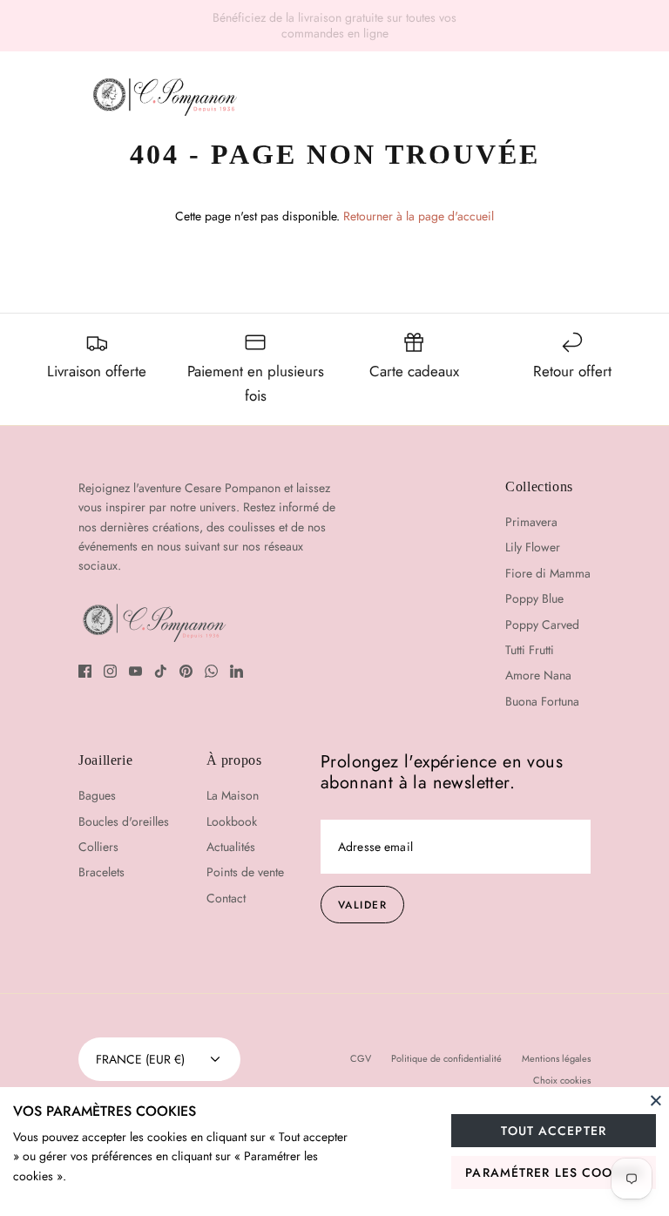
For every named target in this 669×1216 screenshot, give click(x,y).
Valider (362, 905)
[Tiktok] (160, 671)
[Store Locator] (530, 97)
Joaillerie (159, 167)
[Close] (656, 1100)
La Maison (246, 167)
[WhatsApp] (211, 671)
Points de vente (245, 872)
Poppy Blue (534, 598)
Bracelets (101, 872)
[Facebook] (84, 671)
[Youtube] (135, 671)
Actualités (426, 167)
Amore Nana (538, 675)
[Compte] (579, 97)
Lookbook (335, 167)
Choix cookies (562, 1080)
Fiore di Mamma (548, 573)
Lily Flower (532, 547)
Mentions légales (556, 1058)
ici (476, 24)
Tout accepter (553, 1130)
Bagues (97, 795)
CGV (360, 1058)
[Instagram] (110, 671)
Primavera (531, 521)
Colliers (98, 846)
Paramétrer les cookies (553, 1172)
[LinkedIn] (236, 671)
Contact (513, 167)
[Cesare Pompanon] (165, 96)
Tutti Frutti (529, 650)
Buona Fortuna (542, 701)
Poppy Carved (542, 624)
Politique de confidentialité (446, 1058)
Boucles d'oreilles (123, 821)
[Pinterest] (186, 671)
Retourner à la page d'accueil (418, 216)
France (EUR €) (140, 1059)
